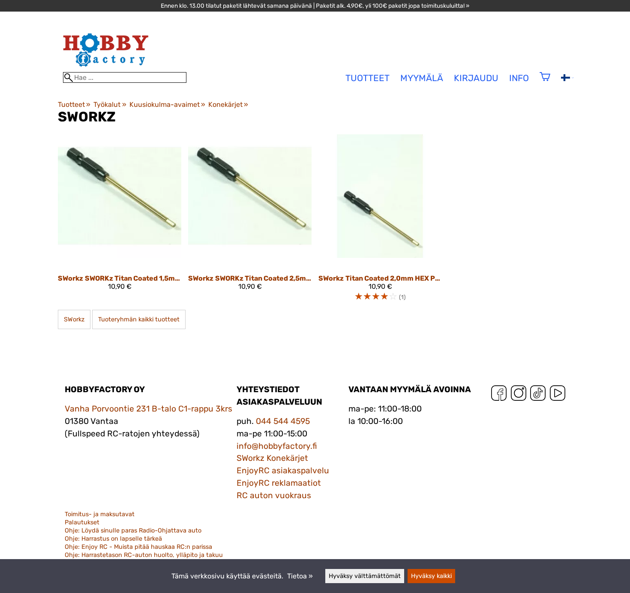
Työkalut (109, 104)
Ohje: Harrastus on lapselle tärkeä (113, 538)
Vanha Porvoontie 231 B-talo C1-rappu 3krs (148, 409)
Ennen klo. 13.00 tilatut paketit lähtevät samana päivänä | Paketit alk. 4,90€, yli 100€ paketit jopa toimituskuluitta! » (315, 5)
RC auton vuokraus (274, 495)
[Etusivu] (106, 68)
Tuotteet (74, 104)
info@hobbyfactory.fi (277, 446)
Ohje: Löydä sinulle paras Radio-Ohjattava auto (133, 530)
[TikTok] (538, 395)
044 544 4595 (283, 421)
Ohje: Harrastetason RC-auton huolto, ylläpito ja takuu (144, 555)
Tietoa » (300, 576)
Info (519, 78)
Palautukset (82, 522)
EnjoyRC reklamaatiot (279, 483)
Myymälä (421, 78)
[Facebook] (499, 395)
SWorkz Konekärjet (272, 458)
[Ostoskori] (545, 82)
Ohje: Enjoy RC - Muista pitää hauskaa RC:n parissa (138, 547)
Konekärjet (228, 104)
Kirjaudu (476, 78)
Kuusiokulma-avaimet (167, 104)
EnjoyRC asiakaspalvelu (283, 470)
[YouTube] (557, 395)
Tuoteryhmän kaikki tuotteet (139, 319)
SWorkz (74, 319)
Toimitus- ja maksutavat (100, 514)
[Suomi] (567, 79)
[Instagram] (518, 395)
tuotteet (367, 78)
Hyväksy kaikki (431, 576)
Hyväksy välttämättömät (365, 576)
